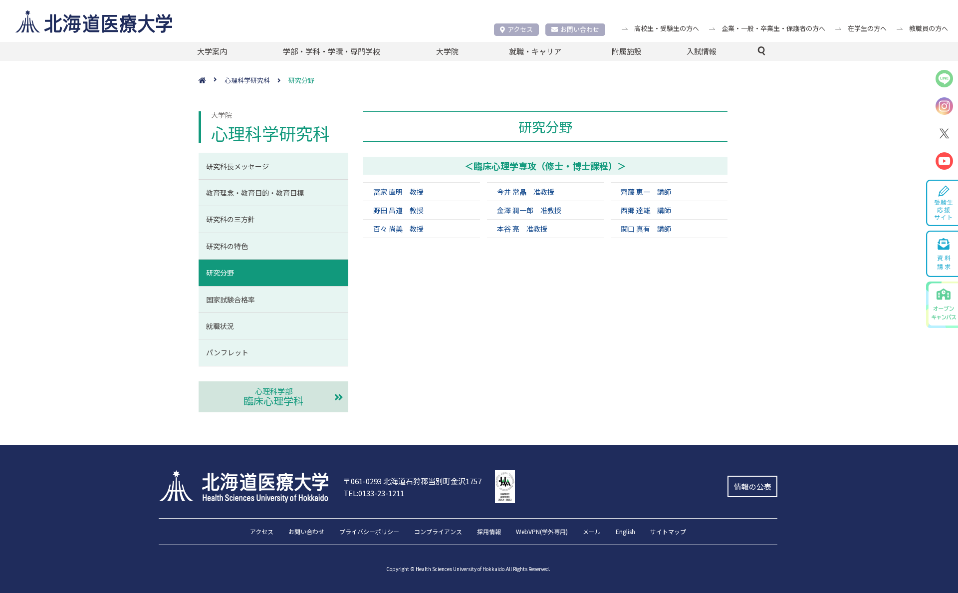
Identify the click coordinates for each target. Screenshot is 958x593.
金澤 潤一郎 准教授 (529, 210)
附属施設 (627, 51)
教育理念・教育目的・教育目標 (255, 193)
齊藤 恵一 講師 (646, 192)
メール (592, 532)
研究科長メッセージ (237, 166)
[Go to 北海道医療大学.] (212, 80)
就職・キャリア (535, 51)
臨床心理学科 (273, 397)
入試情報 (702, 51)
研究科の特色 (227, 246)
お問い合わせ (579, 29)
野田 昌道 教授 (398, 210)
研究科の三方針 (230, 219)
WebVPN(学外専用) (542, 532)
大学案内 (212, 51)
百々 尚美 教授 (398, 229)
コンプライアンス (438, 532)
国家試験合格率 (230, 299)
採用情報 (489, 532)
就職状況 (220, 326)
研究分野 (220, 273)
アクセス (520, 29)
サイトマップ (668, 532)
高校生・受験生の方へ (666, 28)
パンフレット (227, 352)
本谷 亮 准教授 (522, 229)
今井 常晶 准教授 (525, 192)
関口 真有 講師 (646, 229)
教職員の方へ (928, 28)
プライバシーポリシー (369, 532)
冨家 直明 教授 (398, 192)
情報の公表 (752, 486)
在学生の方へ (867, 28)
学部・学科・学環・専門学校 (331, 51)
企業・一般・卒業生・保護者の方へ (773, 28)
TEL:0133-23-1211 (373, 493)
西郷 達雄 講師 (646, 210)
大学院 (447, 51)
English (625, 532)
